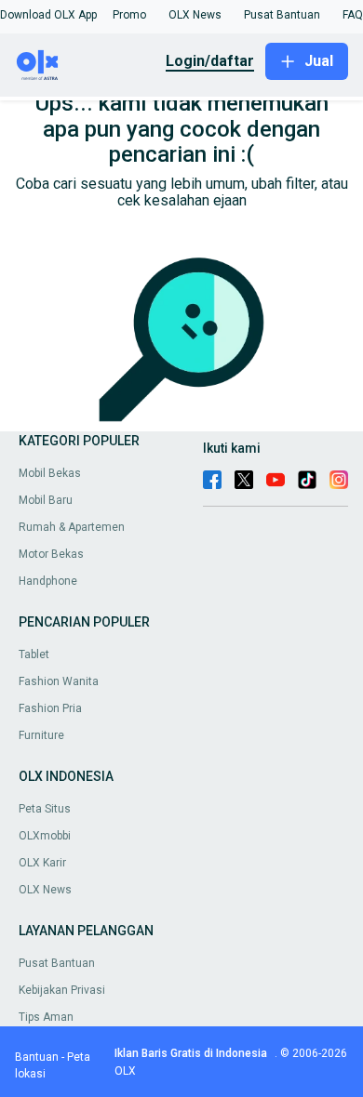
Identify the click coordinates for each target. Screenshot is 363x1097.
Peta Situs (45, 808)
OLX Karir (42, 862)
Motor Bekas (51, 554)
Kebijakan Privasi (62, 990)
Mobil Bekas (50, 473)
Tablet (34, 654)
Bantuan (37, 1057)
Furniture (41, 735)
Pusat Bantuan (57, 963)
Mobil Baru (46, 500)
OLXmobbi (45, 835)
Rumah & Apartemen (72, 527)
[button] (48, 14)
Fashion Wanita (59, 681)
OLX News (45, 889)
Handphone (48, 581)
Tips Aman (46, 1017)
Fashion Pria (50, 708)
